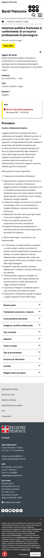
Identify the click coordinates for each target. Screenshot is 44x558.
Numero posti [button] (9, 305)
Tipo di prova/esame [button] (12, 352)
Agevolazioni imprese (10, 389)
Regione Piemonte (9, 2)
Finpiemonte (6, 416)
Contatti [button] (7, 366)
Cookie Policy (25, 549)
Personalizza (23, 554)
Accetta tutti (35, 554)
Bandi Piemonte (14, 11)
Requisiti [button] (7, 339)
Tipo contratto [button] (9, 332)
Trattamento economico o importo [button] (18, 311)
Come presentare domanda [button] (15, 318)
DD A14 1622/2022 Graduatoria (19, 109)
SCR (3, 410)
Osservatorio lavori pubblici (12, 405)
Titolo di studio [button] (10, 345)
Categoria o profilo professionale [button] (18, 325)
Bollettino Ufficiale (9, 400)
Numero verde (7, 483)
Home (3, 21)
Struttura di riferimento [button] (14, 359)
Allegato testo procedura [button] (14, 372)
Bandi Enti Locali (8, 394)
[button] (5, 554)
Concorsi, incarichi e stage (18, 21)
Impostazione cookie (12, 502)
